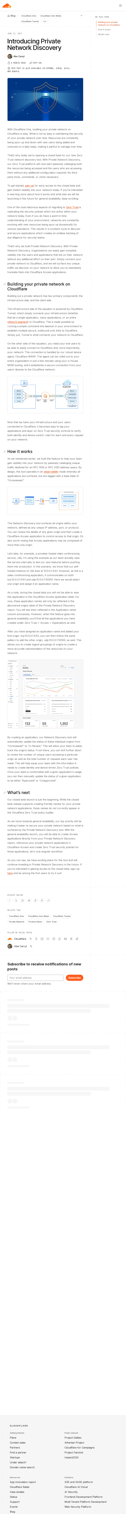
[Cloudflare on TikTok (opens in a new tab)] (77, 938)
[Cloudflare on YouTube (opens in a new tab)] (48, 938)
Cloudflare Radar (20, 1487)
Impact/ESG (72, 1457)
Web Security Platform (78, 1506)
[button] (45, 394)
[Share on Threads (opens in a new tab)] (42, 900)
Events (14, 1506)
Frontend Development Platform (83, 1496)
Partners (15, 1447)
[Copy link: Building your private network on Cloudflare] (5, 284)
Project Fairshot (74, 1452)
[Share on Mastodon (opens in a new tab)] (35, 900)
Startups (15, 1457)
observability (51, 471)
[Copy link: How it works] (5, 451)
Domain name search (22, 1467)
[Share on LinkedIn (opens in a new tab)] (22, 900)
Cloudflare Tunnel (30, 21)
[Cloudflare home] (6, 6)
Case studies (17, 1491)
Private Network (16, 921)
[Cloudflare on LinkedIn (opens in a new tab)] (42, 938)
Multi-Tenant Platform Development (85, 1501)
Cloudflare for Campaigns (79, 1447)
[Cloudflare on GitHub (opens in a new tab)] (59, 938)
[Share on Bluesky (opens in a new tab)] (29, 900)
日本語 (59, 68)
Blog (12, 1511)
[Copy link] (48, 900)
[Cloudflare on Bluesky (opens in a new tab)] (65, 938)
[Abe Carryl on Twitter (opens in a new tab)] (31, 946)
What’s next (103, 34)
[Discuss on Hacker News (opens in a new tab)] (9, 900)
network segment (17, 321)
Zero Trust (72, 207)
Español (50, 68)
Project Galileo (73, 1437)
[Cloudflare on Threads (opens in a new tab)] (71, 938)
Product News (35, 921)
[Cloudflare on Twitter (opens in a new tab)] (36, 938)
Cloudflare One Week (50, 16)
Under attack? (18, 1462)
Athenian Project (74, 1442)
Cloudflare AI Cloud (76, 1487)
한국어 (67, 68)
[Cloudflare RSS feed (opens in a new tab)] (30, 938)
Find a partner (18, 1452)
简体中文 (15, 71)
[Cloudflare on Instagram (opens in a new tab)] (53, 938)
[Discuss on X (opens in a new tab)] (16, 900)
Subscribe (74, 977)
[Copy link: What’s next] (5, 792)
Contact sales (18, 1442)
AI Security (71, 1491)
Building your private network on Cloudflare (109, 23)
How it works (104, 29)
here (10, 873)
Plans (13, 1437)
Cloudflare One (28, 16)
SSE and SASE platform (79, 1482)
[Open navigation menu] (120, 5)
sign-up (29, 185)
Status (13, 1496)
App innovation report (23, 1482)
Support (15, 1501)
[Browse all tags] (81, 15)
